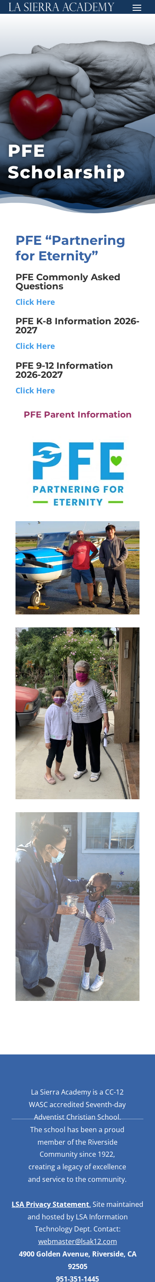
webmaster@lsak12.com (77, 1241)
